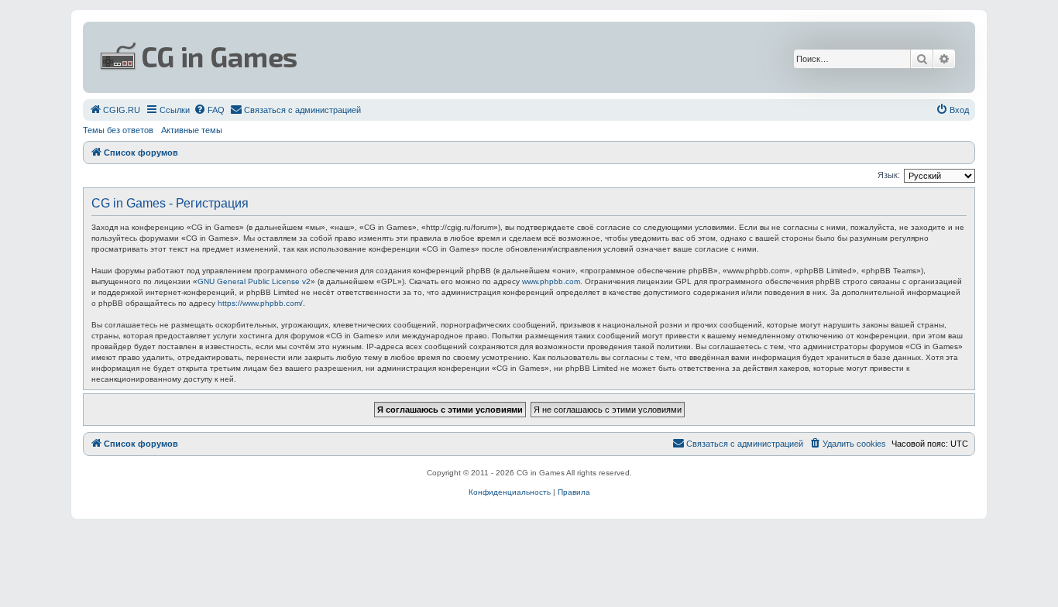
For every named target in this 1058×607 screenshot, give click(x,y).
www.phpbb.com (551, 281)
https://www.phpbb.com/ (260, 303)
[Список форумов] (378, 57)
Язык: (889, 175)
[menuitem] (114, 110)
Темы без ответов (118, 130)
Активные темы (191, 130)
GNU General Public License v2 (254, 281)
